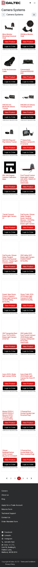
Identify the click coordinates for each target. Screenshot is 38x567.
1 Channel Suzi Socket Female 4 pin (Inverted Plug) (27, 413)
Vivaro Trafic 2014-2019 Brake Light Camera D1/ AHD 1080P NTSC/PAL (27, 297)
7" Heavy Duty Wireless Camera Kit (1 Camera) (27, 142)
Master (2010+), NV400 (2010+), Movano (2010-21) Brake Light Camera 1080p (8, 415)
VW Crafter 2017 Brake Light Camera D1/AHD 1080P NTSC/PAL (27, 258)
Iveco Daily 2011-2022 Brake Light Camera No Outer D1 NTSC (27, 377)
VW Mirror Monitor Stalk (26, 35)
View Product (10, 42)
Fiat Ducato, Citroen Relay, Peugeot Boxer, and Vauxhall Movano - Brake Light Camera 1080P (9, 259)
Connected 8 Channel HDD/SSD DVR (27, 71)
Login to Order (10, 46)
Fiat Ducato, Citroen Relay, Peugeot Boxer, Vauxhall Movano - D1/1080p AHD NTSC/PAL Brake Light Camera (27, 219)
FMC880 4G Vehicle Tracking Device (27, 106)
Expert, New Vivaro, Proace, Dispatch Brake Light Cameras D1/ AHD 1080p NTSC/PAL (9, 298)
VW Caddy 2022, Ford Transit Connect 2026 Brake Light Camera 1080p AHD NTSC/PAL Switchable (27, 338)
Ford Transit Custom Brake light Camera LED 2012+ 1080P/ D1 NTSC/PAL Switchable (27, 179)
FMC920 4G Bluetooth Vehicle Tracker (8, 106)
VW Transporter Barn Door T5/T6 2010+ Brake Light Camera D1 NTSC (9, 336)
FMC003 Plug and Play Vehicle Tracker (9, 141)
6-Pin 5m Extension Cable (9, 70)
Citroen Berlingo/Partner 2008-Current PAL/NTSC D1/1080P (9, 453)
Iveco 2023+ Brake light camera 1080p (9, 375)
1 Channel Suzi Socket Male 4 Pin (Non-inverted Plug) (27, 452)
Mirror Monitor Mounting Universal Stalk (9, 36)
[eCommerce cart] (30, 3)
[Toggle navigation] (34, 3)
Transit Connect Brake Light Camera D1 (9, 216)
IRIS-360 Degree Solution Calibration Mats (9, 177)
